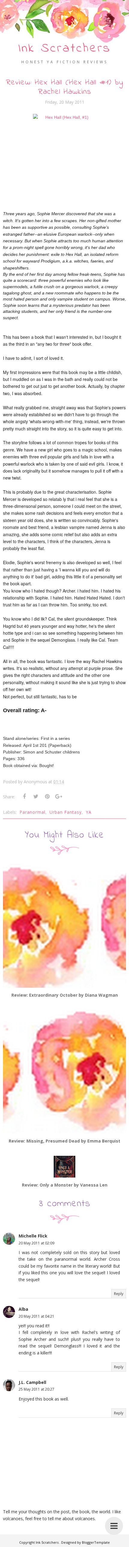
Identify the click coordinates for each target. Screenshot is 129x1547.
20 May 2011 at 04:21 (36, 1316)
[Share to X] (35, 796)
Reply (118, 1293)
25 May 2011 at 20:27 (36, 1389)
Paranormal (32, 812)
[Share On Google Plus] (58, 796)
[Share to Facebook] (24, 796)
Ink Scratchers (64, 48)
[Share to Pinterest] (47, 796)
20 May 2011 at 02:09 (36, 1243)
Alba (23, 1309)
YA (89, 812)
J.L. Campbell (32, 1382)
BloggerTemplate (96, 1542)
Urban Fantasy (66, 812)
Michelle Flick (33, 1236)
